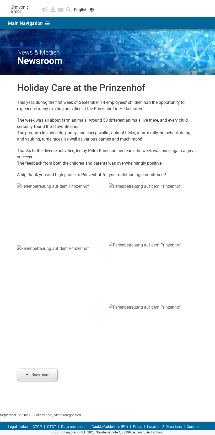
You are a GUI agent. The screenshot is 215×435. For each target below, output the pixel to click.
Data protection (74, 427)
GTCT (51, 427)
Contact (193, 427)
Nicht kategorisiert (67, 415)
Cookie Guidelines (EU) (110, 427)
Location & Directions (164, 427)
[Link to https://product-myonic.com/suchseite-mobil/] (68, 9)
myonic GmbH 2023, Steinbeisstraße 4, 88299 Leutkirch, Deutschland (115, 432)
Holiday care (43, 415)
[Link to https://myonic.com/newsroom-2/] (45, 9)
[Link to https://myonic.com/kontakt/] (60, 9)
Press (137, 427)
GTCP (37, 427)
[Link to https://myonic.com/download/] (53, 9)
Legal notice (18, 427)
